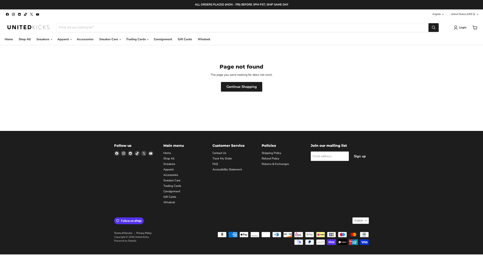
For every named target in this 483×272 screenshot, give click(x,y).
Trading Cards (136, 39)
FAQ (215, 164)
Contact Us (219, 153)
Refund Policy (270, 158)
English (437, 14)
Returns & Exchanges (275, 164)
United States (463, 14)
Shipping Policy (271, 153)
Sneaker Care (109, 39)
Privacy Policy (144, 233)
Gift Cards (185, 39)
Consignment (163, 39)
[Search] (433, 27)
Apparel (63, 39)
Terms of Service (123, 233)
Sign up (360, 156)
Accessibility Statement (227, 169)
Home (9, 39)
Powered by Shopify (125, 241)
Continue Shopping (241, 86)
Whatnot (204, 39)
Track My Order (222, 158)
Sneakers (43, 39)
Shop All (25, 39)
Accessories (85, 39)
